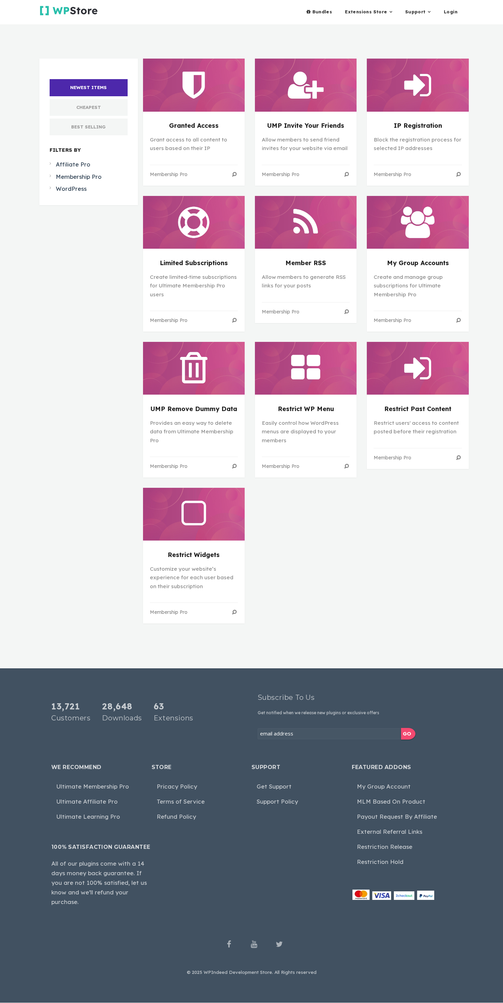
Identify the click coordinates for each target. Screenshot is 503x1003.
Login (450, 11)
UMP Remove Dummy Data (194, 409)
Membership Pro (79, 176)
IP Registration (418, 125)
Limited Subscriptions (194, 263)
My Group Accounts (418, 263)
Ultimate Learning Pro (88, 816)
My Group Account (384, 786)
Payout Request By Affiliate (397, 816)
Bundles (322, 11)
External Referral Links (389, 831)
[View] (234, 174)
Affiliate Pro (73, 164)
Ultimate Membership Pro (92, 786)
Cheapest (88, 107)
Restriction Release (384, 846)
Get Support (274, 786)
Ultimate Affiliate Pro (87, 801)
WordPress (71, 188)
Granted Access (194, 125)
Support (415, 11)
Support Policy (277, 801)
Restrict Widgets (194, 555)
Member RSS (305, 263)
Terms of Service (181, 801)
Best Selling (88, 126)
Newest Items (88, 87)
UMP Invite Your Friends (305, 125)
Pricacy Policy (177, 786)
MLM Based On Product (391, 801)
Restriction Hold (380, 861)
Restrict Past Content (417, 409)
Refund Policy (176, 816)
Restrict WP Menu (306, 409)
